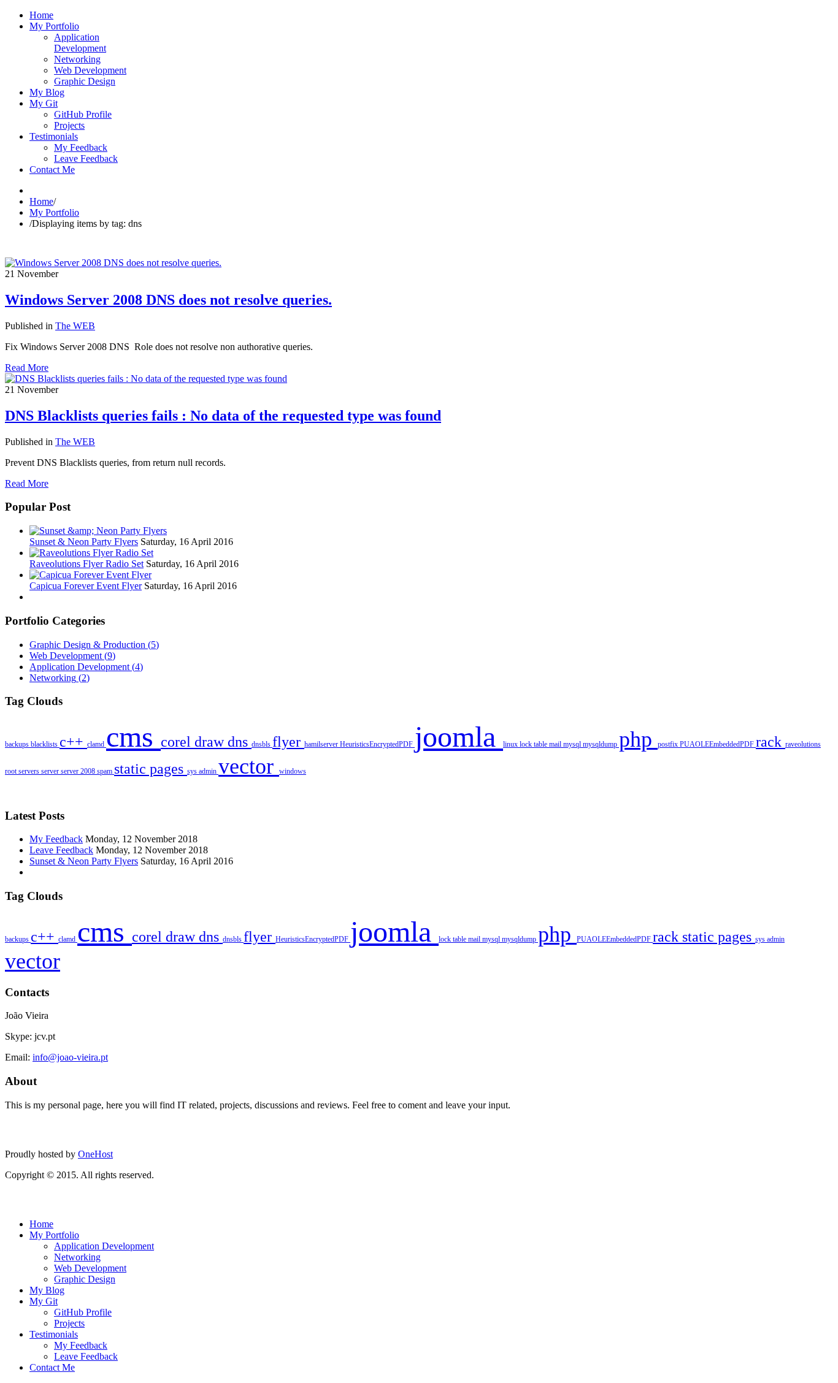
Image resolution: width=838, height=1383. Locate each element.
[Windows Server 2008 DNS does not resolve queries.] (113, 262)
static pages (150, 769)
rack (770, 742)
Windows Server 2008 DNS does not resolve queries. (168, 300)
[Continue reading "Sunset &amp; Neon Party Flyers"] (98, 530)
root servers (23, 771)
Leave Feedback (61, 850)
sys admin (202, 771)
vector (248, 766)
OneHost (95, 1154)
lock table (534, 744)
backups (18, 744)
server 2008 (79, 771)
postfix (669, 744)
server (51, 771)
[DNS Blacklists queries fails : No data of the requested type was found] (146, 378)
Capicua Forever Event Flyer (85, 586)
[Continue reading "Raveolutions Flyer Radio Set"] (91, 552)
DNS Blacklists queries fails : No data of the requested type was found (223, 416)
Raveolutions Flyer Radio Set (86, 563)
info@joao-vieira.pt (70, 1057)
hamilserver (322, 744)
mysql (573, 744)
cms (133, 736)
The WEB (75, 326)
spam (105, 771)
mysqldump (601, 744)
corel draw (194, 742)
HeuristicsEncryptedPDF (377, 744)
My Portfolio (54, 212)
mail (556, 744)
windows (292, 771)
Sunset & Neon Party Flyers (83, 541)
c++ (73, 742)
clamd (96, 744)
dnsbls (262, 744)
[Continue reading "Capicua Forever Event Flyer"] (90, 575)
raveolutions (803, 744)
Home (41, 201)
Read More (26, 367)
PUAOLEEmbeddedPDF (718, 744)
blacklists (45, 744)
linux (511, 744)
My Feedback (56, 839)
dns (240, 742)
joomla (459, 736)
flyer (288, 742)
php (638, 739)
